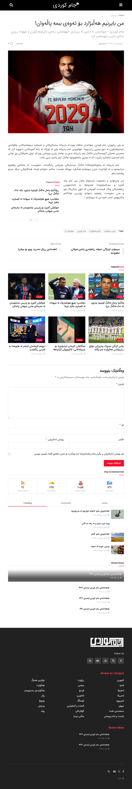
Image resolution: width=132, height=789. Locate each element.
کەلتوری (80, 695)
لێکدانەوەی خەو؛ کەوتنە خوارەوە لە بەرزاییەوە (90, 511)
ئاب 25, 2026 (115, 578)
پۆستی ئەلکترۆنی (55, 439)
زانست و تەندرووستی (114, 716)
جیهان (121, 706)
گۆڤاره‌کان (79, 711)
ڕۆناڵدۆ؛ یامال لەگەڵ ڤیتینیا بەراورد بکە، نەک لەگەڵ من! (36, 192)
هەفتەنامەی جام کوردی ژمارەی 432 (94, 598)
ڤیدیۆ (81, 690)
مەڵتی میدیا (79, 716)
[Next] (30, 220)
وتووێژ (42, 701)
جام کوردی (81, 231)
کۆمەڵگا (81, 701)
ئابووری (120, 680)
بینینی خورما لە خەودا (100, 546)
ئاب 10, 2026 (103, 592)
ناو (121, 425)
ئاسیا (122, 685)
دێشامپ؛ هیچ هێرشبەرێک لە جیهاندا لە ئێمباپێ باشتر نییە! (35, 200)
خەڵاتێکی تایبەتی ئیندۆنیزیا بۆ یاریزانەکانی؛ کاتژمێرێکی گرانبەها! (69, 348)
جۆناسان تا (69, 231)
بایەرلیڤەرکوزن (95, 231)
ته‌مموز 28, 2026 (102, 602)
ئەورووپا (120, 701)
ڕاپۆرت (81, 680)
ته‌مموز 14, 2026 (102, 613)
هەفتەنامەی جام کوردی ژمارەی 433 (94, 587)
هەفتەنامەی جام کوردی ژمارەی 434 (105, 574)
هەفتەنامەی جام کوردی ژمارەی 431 (94, 609)
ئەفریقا (121, 690)
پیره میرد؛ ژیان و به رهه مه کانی (95, 523)
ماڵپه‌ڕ (121, 439)
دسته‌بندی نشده (116, 711)
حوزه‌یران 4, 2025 (115, 43)
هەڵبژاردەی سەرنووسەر (34, 690)
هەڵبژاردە (41, 685)
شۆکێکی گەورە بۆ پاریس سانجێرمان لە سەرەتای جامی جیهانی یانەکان (35, 209)
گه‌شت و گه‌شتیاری (75, 706)
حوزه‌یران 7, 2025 (118, 310)
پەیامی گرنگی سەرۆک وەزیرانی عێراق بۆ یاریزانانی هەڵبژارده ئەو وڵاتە (107, 348)
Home (121, 15)
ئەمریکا (121, 695)
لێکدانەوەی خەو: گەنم (100, 534)
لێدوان (120, 384)
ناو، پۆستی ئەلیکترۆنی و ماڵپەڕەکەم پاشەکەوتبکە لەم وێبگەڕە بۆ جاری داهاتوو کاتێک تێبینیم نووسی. (78, 454)
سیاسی (81, 685)
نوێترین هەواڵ (38, 680)
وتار (43, 695)
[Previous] (36, 220)
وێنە (43, 711)
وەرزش (113, 15)
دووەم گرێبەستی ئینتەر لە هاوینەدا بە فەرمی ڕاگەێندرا (27, 348)
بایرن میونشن (109, 231)
